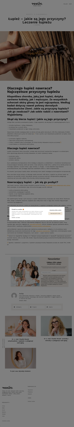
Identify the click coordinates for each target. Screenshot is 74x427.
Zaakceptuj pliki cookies (55, 213)
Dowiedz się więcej (16, 217)
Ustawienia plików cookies (55, 210)
